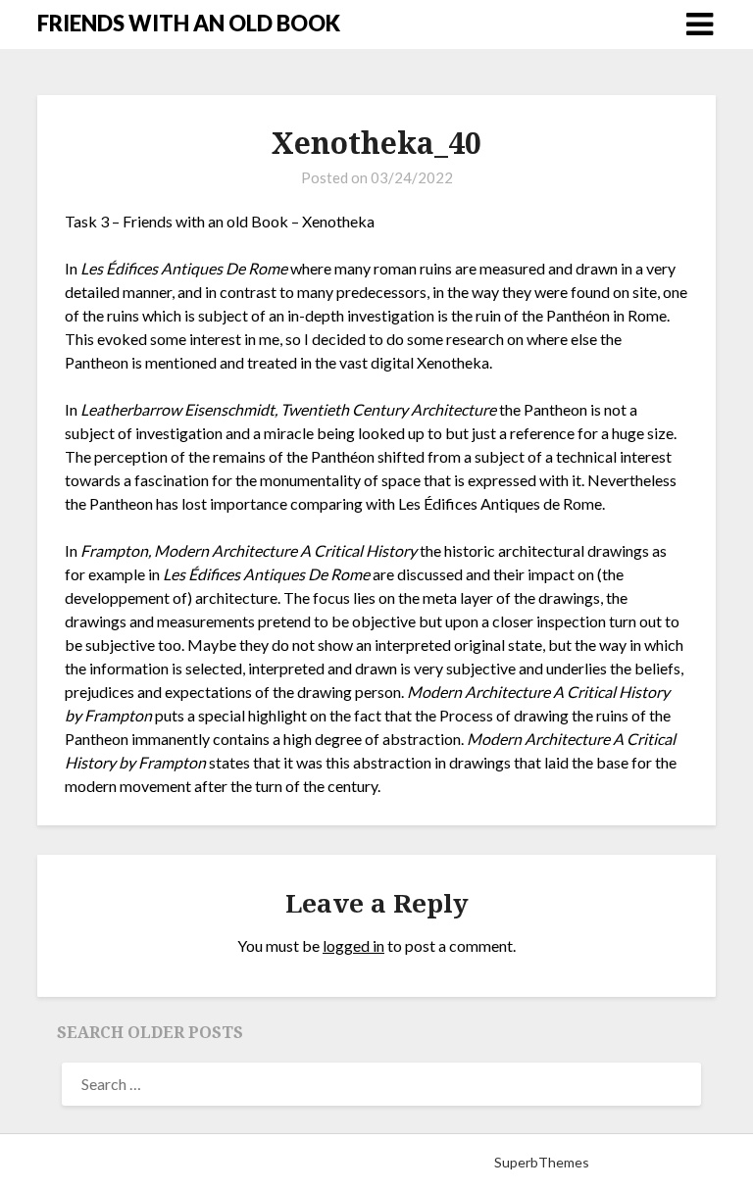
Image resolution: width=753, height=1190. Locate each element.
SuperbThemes (541, 1162)
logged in (353, 945)
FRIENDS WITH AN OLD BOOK (188, 23)
